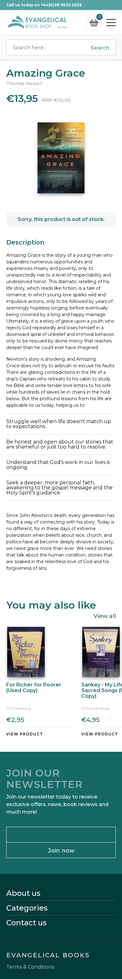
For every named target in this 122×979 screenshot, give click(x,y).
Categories (27, 908)
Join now (61, 850)
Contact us (26, 923)
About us (23, 893)
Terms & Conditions (30, 967)
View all (105, 616)
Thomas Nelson (24, 83)
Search (100, 48)
